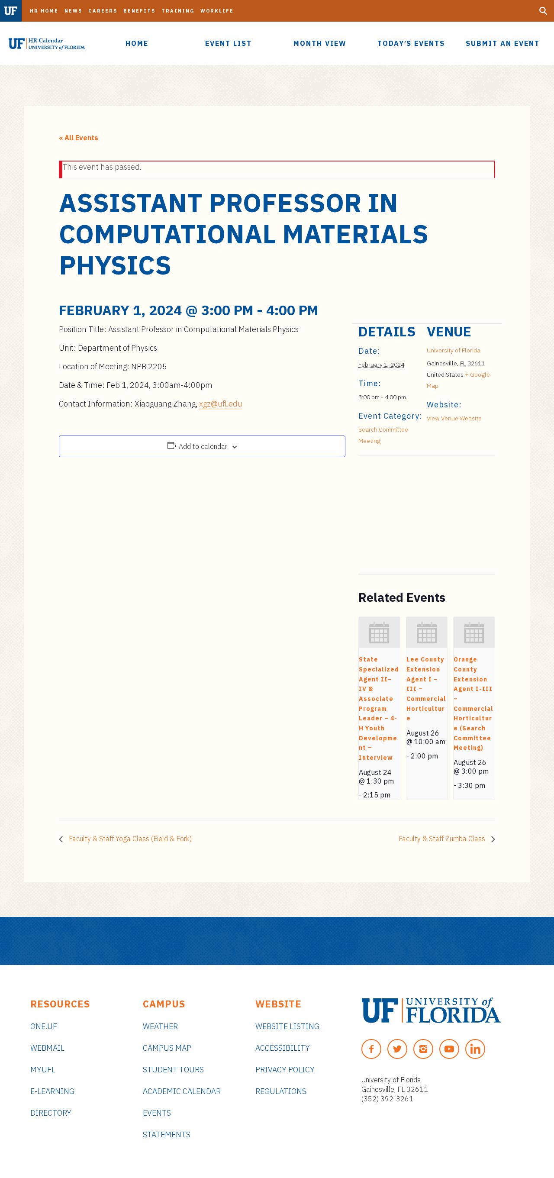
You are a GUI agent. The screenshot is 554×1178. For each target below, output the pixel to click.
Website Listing (287, 1026)
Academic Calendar (182, 1091)
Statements (166, 1134)
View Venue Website (454, 418)
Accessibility (282, 1048)
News (73, 11)
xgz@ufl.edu (220, 404)
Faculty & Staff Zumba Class (443, 838)
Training (177, 11)
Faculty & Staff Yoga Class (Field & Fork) (129, 838)
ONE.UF (43, 1026)
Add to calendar (203, 446)
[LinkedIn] (475, 1049)
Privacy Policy (285, 1070)
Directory (50, 1113)
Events (157, 1113)
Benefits (139, 11)
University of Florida (453, 350)
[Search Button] (543, 11)
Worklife (217, 11)
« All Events (78, 137)
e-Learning (52, 1091)
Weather (160, 1026)
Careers (102, 11)
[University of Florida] (431, 1010)
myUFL (42, 1070)
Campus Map (167, 1048)
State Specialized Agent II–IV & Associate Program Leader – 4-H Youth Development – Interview (379, 708)
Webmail (47, 1048)
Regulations (280, 1091)
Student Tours (173, 1070)
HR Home (44, 11)
